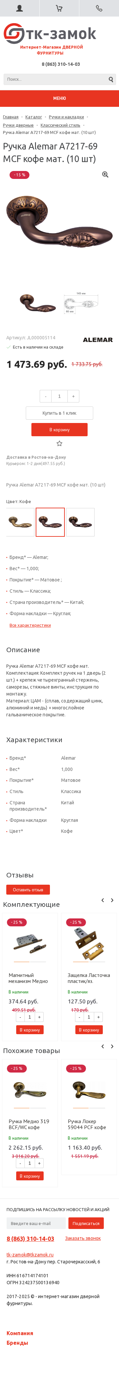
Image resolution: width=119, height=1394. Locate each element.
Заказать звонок (83, 1238)
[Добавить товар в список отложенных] (59, 443)
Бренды (17, 1343)
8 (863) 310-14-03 (61, 64)
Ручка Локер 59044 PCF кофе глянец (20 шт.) (87, 1124)
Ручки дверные (18, 125)
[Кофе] (50, 522)
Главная (11, 116)
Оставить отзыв (28, 890)
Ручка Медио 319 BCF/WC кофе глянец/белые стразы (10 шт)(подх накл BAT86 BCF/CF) (29, 1124)
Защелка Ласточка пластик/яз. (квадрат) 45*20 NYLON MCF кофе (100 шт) (89, 978)
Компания (20, 1333)
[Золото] (20, 522)
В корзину (60, 430)
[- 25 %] (30, 944)
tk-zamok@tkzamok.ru (30, 1254)
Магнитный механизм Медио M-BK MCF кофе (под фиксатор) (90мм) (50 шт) (28, 978)
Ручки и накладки (66, 116)
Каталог (33, 116)
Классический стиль (60, 125)
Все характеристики (30, 625)
